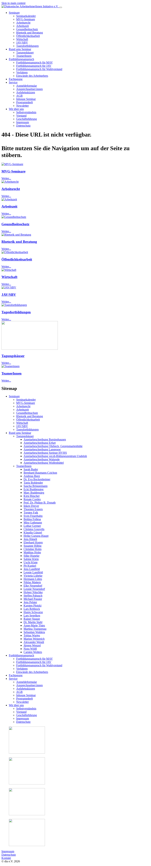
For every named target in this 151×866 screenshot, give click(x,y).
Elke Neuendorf (33, 585)
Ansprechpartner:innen (29, 685)
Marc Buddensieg (34, 492)
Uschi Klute (31, 562)
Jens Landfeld (32, 569)
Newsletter (22, 701)
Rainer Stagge (32, 618)
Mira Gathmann (33, 522)
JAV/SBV (8, 295)
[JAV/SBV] (8, 287)
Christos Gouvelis (34, 529)
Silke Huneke (31, 555)
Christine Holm (32, 549)
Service (13, 678)
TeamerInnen (11, 373)
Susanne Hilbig (32, 545)
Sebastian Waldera (34, 632)
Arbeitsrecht (10, 189)
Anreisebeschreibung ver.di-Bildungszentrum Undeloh (55, 456)
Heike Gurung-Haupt (36, 535)
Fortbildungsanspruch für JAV (33, 662)
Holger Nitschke (33, 592)
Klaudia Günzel (33, 532)
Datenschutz (23, 721)
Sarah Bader (31, 469)
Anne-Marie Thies (34, 625)
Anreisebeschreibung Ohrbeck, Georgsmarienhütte (53, 446)
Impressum (22, 718)
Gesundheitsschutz (15, 224)
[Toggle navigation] (60, 7)
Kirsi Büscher (32, 495)
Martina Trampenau (35, 628)
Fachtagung (15, 675)
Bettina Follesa (32, 519)
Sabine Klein (31, 559)
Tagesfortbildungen (16, 312)
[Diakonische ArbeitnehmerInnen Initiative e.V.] (30, 6)
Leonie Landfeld (33, 572)
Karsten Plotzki (32, 605)
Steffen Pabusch (33, 595)
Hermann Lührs (33, 579)
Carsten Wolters (33, 652)
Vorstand (21, 711)
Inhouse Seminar (26, 695)
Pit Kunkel (30, 565)
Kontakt (6, 858)
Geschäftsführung (26, 715)
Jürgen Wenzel (32, 645)
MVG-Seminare (13, 171)
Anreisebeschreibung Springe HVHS (45, 452)
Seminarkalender (26, 399)
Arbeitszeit (9, 206)
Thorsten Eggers (33, 509)
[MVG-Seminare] (12, 164)
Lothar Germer (32, 525)
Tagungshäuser (12, 356)
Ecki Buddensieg (33, 489)
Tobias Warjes (32, 635)
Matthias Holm (32, 552)
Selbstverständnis (26, 708)
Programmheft (24, 698)
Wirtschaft (9, 277)
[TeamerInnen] (10, 366)
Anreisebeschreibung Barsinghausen (45, 439)
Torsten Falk (31, 512)
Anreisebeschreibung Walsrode (42, 459)
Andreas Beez (32, 476)
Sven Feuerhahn (33, 515)
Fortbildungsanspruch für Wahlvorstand (39, 665)
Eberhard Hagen (33, 542)
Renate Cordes (32, 499)
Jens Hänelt (30, 539)
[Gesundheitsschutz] (13, 216)
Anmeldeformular (26, 681)
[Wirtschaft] (8, 269)
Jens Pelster (30, 602)
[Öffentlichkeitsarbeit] (14, 252)
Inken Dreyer (31, 505)
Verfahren (22, 668)
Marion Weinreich (34, 638)
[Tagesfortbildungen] (14, 305)
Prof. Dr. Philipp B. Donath (40, 502)
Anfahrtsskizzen (25, 688)
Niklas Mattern (32, 582)
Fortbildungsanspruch (21, 655)
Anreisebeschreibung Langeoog (42, 449)
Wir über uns (16, 705)
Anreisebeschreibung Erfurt (40, 442)
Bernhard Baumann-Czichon (40, 472)
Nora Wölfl (30, 648)
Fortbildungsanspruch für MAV (34, 658)
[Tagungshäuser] (29, 348)
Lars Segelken (32, 615)
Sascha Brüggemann (36, 486)
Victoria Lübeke (33, 575)
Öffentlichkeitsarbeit (16, 259)
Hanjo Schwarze (33, 612)
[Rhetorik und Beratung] (16, 234)
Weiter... (6, 178)
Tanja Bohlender (33, 482)
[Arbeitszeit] (9, 199)
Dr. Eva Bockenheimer (37, 479)
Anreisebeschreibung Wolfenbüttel (44, 462)
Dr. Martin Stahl (33, 622)
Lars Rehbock (32, 608)
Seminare (14, 396)
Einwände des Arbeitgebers (32, 672)
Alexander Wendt (34, 642)
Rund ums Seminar (20, 432)
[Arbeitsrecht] (10, 181)
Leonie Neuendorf (34, 588)
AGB (19, 691)
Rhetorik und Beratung (19, 242)
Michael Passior (33, 598)
